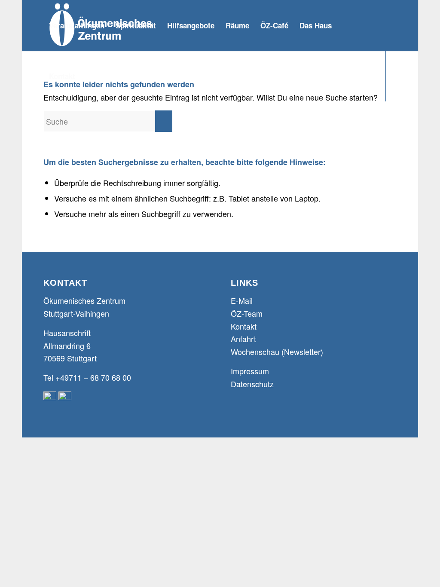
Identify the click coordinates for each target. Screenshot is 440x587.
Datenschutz (252, 383)
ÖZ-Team (247, 313)
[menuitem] (76, 25)
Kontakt (244, 326)
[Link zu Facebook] (46, 126)
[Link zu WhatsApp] (87, 126)
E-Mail (242, 300)
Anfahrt (243, 338)
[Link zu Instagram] (66, 126)
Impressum (250, 370)
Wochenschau (255, 351)
